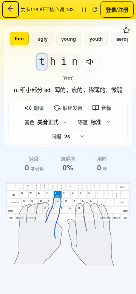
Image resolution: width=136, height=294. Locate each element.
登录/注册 (117, 9)
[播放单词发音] (90, 62)
